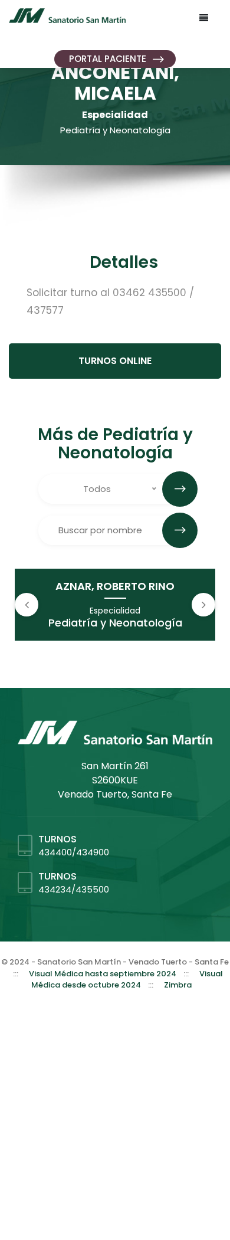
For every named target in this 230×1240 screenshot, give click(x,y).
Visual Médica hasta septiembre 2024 (102, 973)
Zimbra (178, 984)
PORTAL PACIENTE (107, 59)
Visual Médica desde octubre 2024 (127, 979)
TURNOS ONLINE (115, 361)
